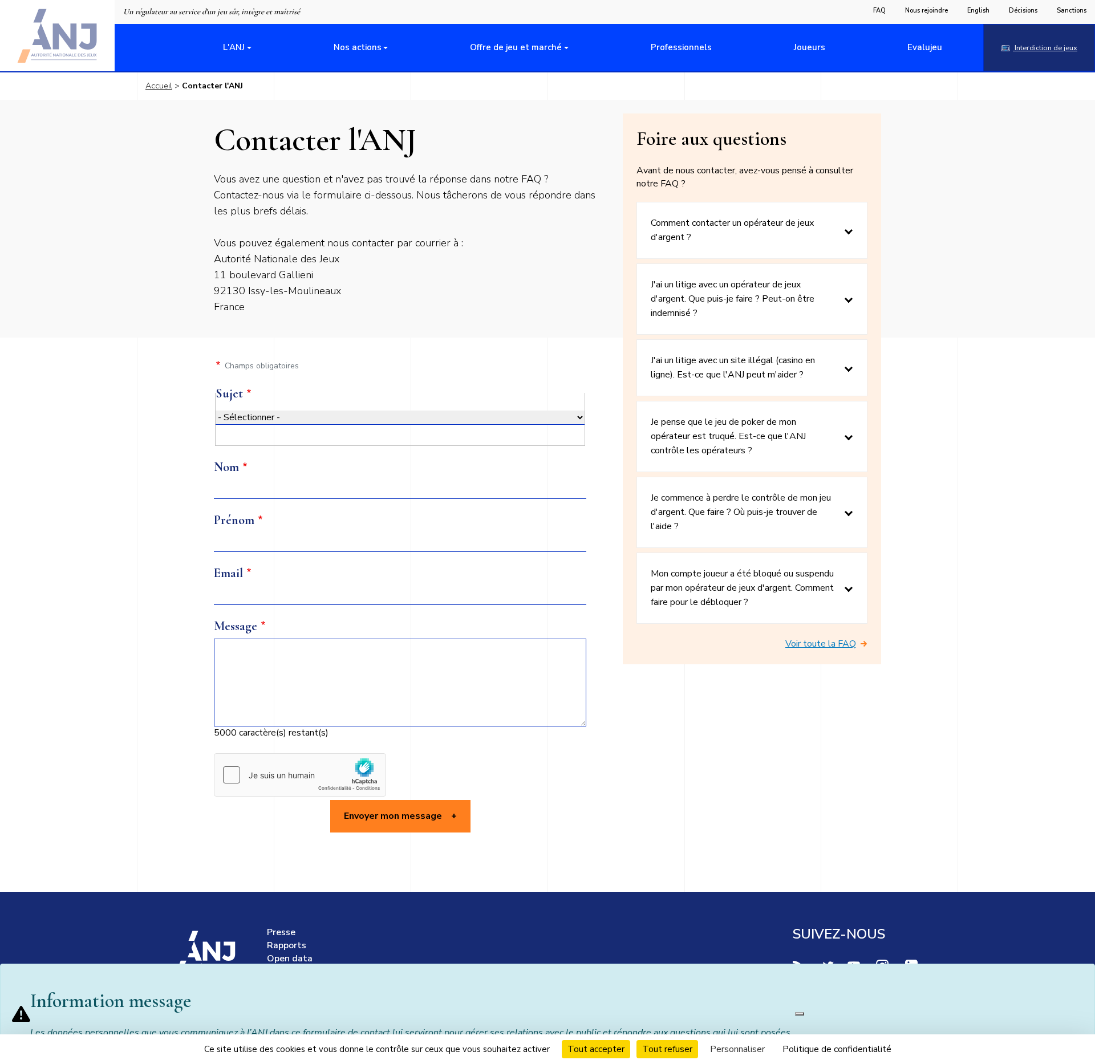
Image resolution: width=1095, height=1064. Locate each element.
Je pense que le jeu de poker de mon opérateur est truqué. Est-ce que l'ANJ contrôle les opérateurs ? (728, 436)
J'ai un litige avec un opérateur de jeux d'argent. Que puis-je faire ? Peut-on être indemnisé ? (732, 298)
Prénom (234, 520)
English (978, 10)
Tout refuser (667, 1049)
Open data (290, 958)
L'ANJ (234, 47)
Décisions (1023, 10)
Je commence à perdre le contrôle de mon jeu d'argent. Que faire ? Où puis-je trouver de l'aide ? (741, 512)
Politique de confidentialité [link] (836, 1049)
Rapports (286, 945)
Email (228, 573)
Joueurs (809, 47)
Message (235, 626)
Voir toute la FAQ (820, 643)
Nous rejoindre (926, 10)
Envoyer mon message (393, 816)
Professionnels (681, 47)
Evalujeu (924, 47)
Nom (226, 467)
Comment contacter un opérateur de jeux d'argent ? (732, 230)
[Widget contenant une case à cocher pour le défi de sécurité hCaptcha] (300, 775)
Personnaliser (737, 1049)
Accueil (158, 85)
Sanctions (1071, 10)
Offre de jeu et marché (516, 47)
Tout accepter (595, 1049)
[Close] (799, 1014)
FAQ (879, 10)
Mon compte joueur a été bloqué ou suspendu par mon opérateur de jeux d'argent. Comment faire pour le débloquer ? (742, 587)
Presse (281, 932)
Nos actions (358, 47)
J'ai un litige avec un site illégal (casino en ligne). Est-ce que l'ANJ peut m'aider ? (733, 367)
